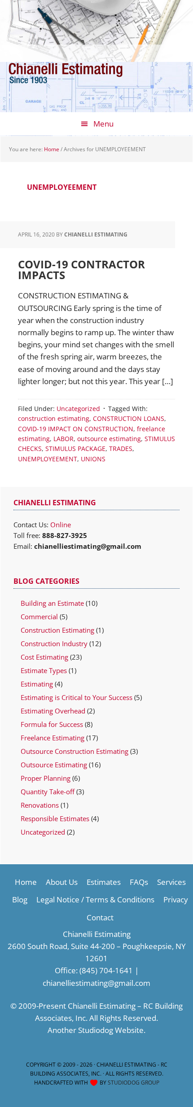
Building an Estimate (52, 603)
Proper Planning (45, 778)
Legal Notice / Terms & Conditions (95, 899)
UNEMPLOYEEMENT (47, 459)
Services (171, 882)
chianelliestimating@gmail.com (96, 983)
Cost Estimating (44, 656)
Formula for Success (52, 724)
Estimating (37, 683)
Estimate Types (44, 670)
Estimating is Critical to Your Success (76, 697)
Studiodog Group (133, 1082)
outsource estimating (109, 438)
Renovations (40, 805)
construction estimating (53, 418)
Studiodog (95, 1030)
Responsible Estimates (55, 818)
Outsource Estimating (54, 764)
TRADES (120, 448)
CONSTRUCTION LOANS (128, 418)
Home (26, 882)
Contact (100, 917)
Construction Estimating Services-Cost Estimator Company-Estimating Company (78, 80)
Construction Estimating (57, 630)
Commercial (39, 616)
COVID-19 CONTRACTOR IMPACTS (81, 269)
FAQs (139, 882)
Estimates (104, 882)
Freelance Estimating (52, 737)
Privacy (175, 899)
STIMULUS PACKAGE (75, 448)
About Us (62, 882)
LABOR (63, 438)
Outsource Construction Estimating (74, 751)
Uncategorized (78, 408)
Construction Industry (54, 643)
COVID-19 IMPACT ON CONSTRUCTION (75, 428)
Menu (103, 123)
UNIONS (93, 459)
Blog (19, 899)
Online (60, 524)
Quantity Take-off (48, 791)
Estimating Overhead (53, 710)
